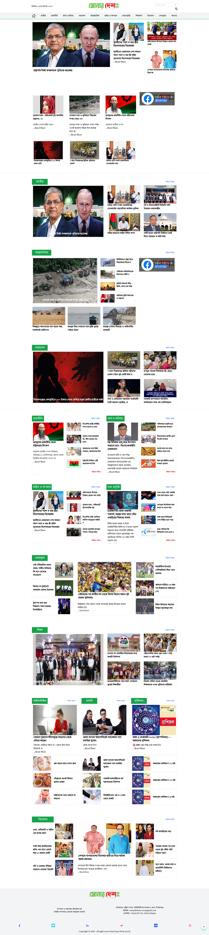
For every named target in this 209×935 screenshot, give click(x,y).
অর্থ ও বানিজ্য (68, 16)
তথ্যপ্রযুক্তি (126, 16)
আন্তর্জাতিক (94, 16)
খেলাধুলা (162, 16)
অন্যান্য (174, 16)
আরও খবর (96, 472)
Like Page (162, 101)
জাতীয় (43, 16)
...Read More (119, 62)
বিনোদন (150, 16)
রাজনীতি (54, 16)
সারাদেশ (82, 16)
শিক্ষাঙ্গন (139, 16)
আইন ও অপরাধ (110, 16)
